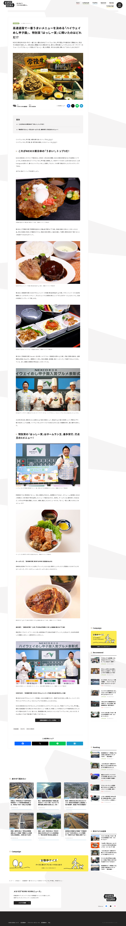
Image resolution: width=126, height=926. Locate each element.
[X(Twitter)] (110, 906)
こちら (50, 139)
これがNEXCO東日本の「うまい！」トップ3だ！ (31, 124)
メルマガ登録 (22, 903)
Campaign (110, 6)
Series (111, 3)
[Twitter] (73, 106)
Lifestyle (86, 3)
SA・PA (23, 729)
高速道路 (16, 729)
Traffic (94, 3)
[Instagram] (115, 906)
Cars (77, 3)
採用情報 (43, 922)
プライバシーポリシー (33, 922)
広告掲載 (23, 922)
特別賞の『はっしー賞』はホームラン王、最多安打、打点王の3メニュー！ (38, 129)
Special (103, 3)
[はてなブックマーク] (81, 106)
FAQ (49, 922)
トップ (10, 880)
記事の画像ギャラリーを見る (48, 720)
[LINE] (77, 106)
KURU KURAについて (14, 922)
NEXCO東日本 (30, 729)
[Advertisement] (48, 761)
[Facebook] (68, 106)
